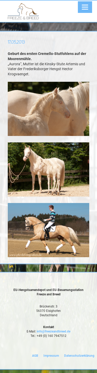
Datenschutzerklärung (79, 356)
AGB (35, 356)
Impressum (51, 356)
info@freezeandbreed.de (53, 331)
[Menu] (85, 7)
